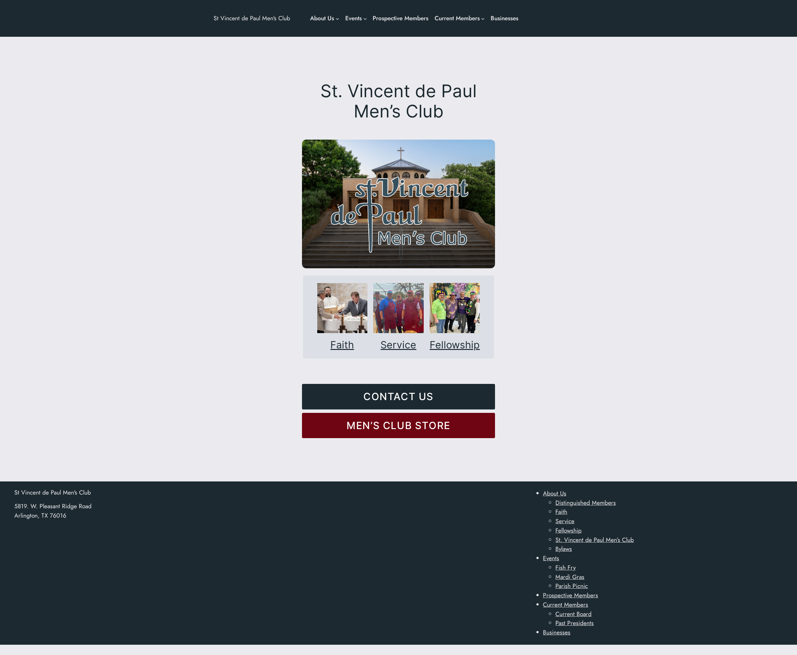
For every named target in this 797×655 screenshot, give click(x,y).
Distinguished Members (585, 502)
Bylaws (563, 548)
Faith (342, 345)
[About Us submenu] (337, 18)
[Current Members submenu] (483, 18)
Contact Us (398, 396)
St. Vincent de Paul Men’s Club (594, 539)
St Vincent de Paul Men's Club (252, 18)
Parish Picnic (571, 585)
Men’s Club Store (398, 425)
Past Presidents (574, 623)
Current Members (565, 604)
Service (398, 345)
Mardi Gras (569, 576)
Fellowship (455, 345)
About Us (554, 493)
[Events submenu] (365, 18)
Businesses (556, 632)
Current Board (573, 614)
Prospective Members (570, 595)
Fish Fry (565, 567)
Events (551, 558)
